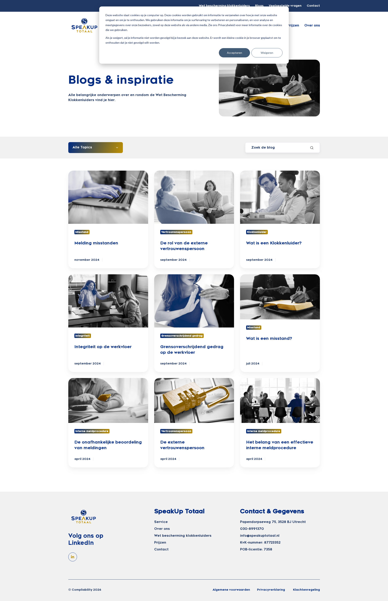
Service (161, 522)
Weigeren (267, 52)
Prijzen (293, 25)
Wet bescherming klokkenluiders (224, 5)
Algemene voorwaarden (231, 589)
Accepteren (234, 52)
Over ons (312, 25)
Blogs (259, 5)
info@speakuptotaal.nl (259, 536)
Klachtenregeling (306, 589)
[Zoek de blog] (312, 148)
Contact (313, 5)
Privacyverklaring (271, 589)
